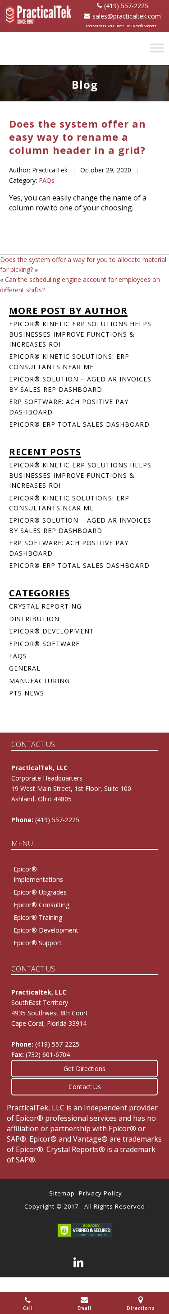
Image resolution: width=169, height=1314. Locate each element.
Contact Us (85, 1086)
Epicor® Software (44, 643)
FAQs (47, 180)
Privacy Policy (100, 1193)
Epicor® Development (51, 631)
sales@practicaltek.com (126, 16)
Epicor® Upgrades (40, 892)
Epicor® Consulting (41, 904)
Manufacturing (39, 680)
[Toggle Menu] (157, 47)
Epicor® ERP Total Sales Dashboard (79, 424)
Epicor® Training (38, 917)
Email (84, 1308)
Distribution (34, 618)
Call (28, 1308)
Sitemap (62, 1193)
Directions (141, 1308)
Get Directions (84, 1068)
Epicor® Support (38, 942)
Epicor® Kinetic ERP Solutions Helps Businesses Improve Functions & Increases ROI (80, 333)
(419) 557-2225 (126, 5)
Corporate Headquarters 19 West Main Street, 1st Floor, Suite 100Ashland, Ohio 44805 (71, 788)
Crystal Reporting (45, 606)
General (25, 668)
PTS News (26, 693)
